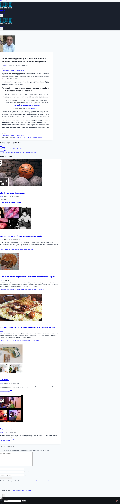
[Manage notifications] (117, 501)
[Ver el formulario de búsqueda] (1, 15)
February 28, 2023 (35, 108)
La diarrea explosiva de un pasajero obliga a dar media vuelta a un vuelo (18, 151)
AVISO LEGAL (21, 490)
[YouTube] (4, 11)
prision (24, 137)
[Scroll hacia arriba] (1, 496)
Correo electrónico (29, 472)
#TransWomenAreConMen (19, 105)
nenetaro (6, 65)
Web (25, 475)
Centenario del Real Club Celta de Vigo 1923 (11, 148)
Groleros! (2, 13)
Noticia (4, 54)
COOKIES (28, 490)
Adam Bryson (18, 137)
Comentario (36, 466)
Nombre (26, 468)
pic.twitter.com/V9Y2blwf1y (33, 105)
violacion (39, 137)
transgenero (33, 137)
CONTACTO (14, 490)
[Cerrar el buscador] (1, 498)
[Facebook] (1, 11)
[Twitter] (3, 11)
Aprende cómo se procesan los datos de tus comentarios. (36, 480)
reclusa (28, 137)
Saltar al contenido (4, 0)
